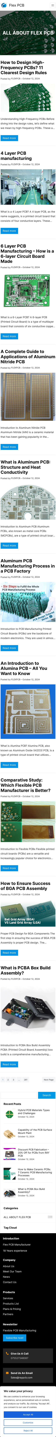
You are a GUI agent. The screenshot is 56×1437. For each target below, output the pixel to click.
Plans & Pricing (12, 1309)
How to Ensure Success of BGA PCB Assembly (25, 886)
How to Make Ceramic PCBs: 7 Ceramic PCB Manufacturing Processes (35, 1172)
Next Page (49, 1079)
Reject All (28, 1430)
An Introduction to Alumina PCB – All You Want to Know (24, 668)
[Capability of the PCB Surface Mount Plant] (10, 1134)
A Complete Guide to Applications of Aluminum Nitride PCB (28, 356)
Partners (8, 1314)
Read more (10, 138)
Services (8, 1298)
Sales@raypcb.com (21, 1377)
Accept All (28, 1414)
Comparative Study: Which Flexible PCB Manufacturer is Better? (25, 785)
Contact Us (9, 1282)
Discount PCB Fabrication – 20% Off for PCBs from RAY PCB (33, 1152)
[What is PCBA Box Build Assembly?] (10, 1194)
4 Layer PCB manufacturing (16, 156)
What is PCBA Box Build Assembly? (25, 970)
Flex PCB (16, 5)
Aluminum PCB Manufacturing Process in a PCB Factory (28, 566)
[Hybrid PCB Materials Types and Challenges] (10, 1115)
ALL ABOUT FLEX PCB (17, 1217)
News (6, 1276)
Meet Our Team (12, 1271)
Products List (11, 1303)
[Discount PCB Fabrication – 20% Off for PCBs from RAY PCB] (10, 1154)
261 (25, 1079)
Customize (28, 1422)
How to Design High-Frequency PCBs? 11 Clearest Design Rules (24, 67)
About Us (8, 1266)
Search (47, 1095)
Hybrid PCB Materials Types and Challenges (34, 1112)
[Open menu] (52, 5)
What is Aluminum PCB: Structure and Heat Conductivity (25, 467)
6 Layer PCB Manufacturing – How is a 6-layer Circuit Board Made (27, 253)
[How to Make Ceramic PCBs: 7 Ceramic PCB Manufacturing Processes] (10, 1174)
